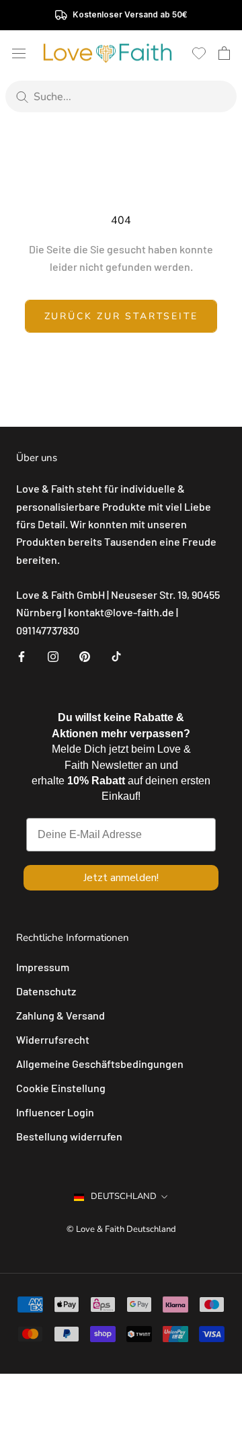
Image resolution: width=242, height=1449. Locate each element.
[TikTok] (116, 655)
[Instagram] (53, 655)
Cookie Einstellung (61, 1087)
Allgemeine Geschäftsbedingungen (100, 1063)
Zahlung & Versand (60, 1015)
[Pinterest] (84, 655)
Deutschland (124, 1196)
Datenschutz (46, 991)
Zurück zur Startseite (121, 316)
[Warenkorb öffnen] (224, 53)
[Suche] (22, 97)
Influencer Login (55, 1112)
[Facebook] (21, 655)
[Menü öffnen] (19, 52)
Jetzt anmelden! (121, 877)
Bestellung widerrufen (69, 1136)
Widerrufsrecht (52, 1039)
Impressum (42, 966)
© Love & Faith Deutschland (121, 1229)
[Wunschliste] (199, 53)
